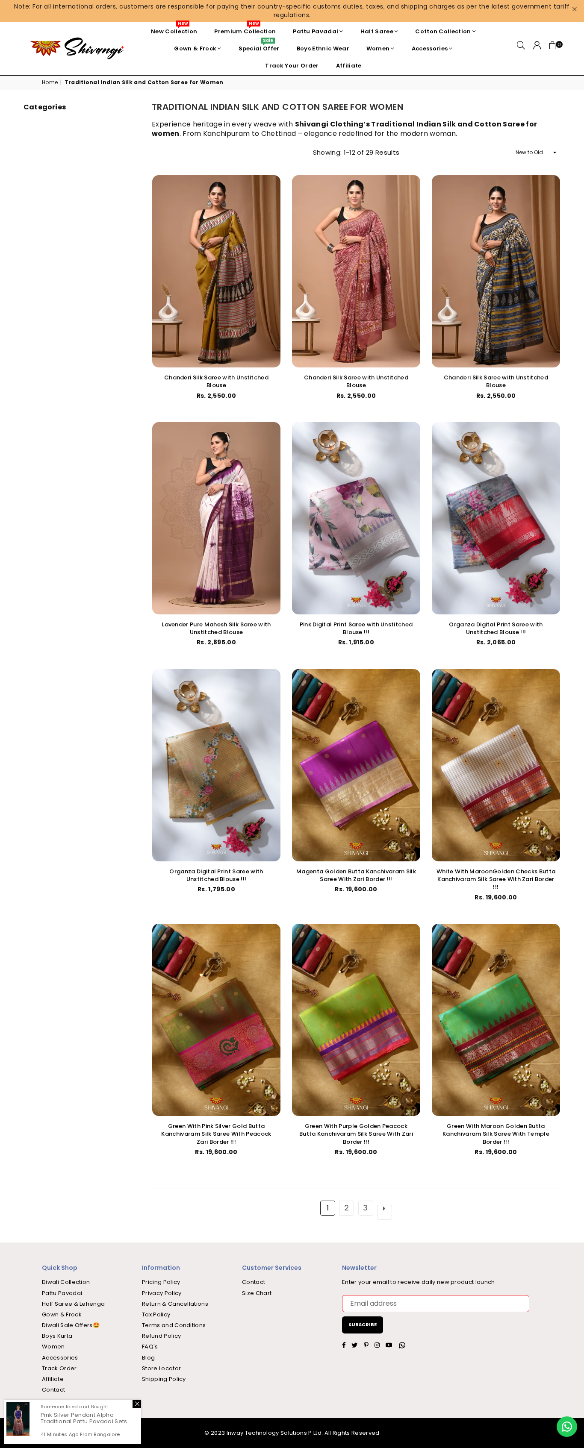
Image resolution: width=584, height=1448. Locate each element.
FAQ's (150, 1346)
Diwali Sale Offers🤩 (71, 1325)
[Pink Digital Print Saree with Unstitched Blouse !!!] (356, 518)
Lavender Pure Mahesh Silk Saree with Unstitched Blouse (216, 628)
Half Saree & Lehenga (73, 1304)
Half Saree (376, 31)
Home (50, 82)
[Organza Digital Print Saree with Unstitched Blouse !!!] (496, 518)
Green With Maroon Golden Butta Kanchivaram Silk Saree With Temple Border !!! (495, 1133)
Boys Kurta (57, 1336)
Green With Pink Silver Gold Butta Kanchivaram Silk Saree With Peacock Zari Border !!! (216, 1133)
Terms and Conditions (174, 1325)
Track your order (292, 66)
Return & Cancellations (175, 1304)
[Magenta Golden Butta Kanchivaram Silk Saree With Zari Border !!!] (356, 765)
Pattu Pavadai (315, 31)
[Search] (521, 48)
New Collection (174, 29)
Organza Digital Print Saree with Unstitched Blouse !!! (496, 628)
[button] (552, 48)
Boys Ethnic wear (323, 48)
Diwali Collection (66, 1282)
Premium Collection (245, 29)
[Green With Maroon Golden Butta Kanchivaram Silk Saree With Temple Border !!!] (496, 1020)
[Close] (137, 1404)
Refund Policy (161, 1336)
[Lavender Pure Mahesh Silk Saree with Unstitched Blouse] (216, 518)
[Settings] (537, 48)
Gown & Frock (195, 48)
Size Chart (256, 1293)
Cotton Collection (443, 31)
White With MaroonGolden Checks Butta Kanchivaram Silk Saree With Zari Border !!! (496, 879)
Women (378, 48)
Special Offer (259, 46)
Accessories (430, 48)
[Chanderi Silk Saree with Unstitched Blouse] (216, 271)
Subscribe (362, 1324)
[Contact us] (567, 1426)
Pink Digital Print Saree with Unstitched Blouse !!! (356, 628)
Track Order (59, 1368)
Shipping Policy (164, 1379)
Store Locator (161, 1368)
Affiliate (349, 66)
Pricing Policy (161, 1282)
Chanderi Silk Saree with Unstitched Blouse (216, 381)
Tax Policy (156, 1314)
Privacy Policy (161, 1293)
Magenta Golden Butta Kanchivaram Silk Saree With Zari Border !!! (356, 875)
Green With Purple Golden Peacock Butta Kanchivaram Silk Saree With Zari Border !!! (356, 1133)
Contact (53, 1390)
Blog (148, 1358)
